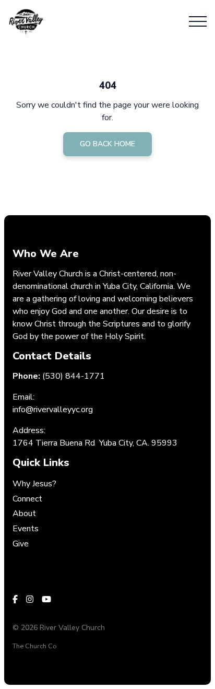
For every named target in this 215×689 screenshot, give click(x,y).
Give (21, 544)
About (24, 513)
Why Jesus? (34, 483)
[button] (198, 21)
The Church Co (35, 646)
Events (26, 528)
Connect (27, 499)
